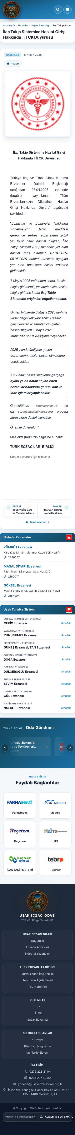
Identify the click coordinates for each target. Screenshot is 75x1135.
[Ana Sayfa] (11, 9)
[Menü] (67, 9)
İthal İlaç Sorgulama (37, 1046)
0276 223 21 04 (40, 1071)
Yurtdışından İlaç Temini (37, 974)
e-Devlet (37, 1039)
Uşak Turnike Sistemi (20, 609)
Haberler (23, 25)
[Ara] (58, 9)
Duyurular (37, 941)
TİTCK (37, 1013)
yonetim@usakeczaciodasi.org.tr (39, 1084)
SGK (37, 1007)
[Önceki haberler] (5, 748)
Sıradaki (66, 623)
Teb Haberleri (37, 986)
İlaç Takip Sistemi (37, 1052)
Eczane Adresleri (37, 947)
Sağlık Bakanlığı (40, 25)
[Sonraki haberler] (70, 748)
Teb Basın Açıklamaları (37, 980)
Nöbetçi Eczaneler (17, 537)
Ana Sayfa (9, 25)
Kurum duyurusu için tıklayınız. (30, 456)
